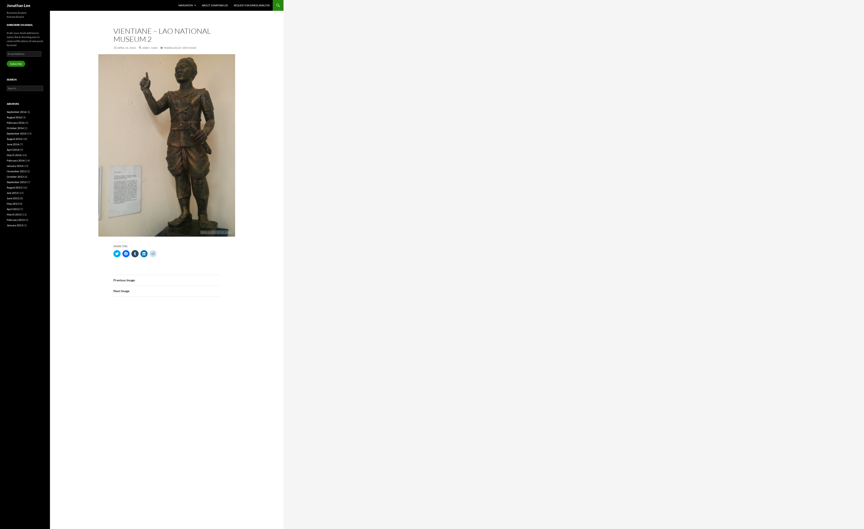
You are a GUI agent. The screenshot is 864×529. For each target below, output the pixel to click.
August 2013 (14, 187)
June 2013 (13, 198)
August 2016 (14, 117)
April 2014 (13, 149)
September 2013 (16, 182)
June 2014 (13, 144)
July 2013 (12, 193)
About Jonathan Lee (215, 5)
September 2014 (16, 133)
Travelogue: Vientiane (180, 47)
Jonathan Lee (18, 5)
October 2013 (15, 176)
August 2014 (14, 139)
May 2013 (13, 203)
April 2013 (13, 209)
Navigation (185, 5)
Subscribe (16, 63)
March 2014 (14, 155)
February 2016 (16, 122)
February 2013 (16, 220)
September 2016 (16, 112)
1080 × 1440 (149, 47)
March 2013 (14, 214)
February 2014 (16, 160)
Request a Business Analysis (252, 5)
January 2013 (15, 225)
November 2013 (16, 171)
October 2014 (15, 128)
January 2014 (15, 166)
